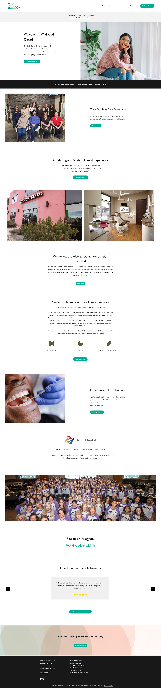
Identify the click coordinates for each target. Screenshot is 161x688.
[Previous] (8, 589)
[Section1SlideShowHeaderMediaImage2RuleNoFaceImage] (80, 603)
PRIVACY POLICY (108, 686)
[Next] (153, 589)
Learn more (101, 84)
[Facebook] (43, 679)
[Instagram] (41, 679)
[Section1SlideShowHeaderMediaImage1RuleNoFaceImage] (78, 603)
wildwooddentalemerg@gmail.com (80, 18)
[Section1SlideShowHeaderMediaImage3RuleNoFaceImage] (82, 603)
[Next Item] (151, 215)
